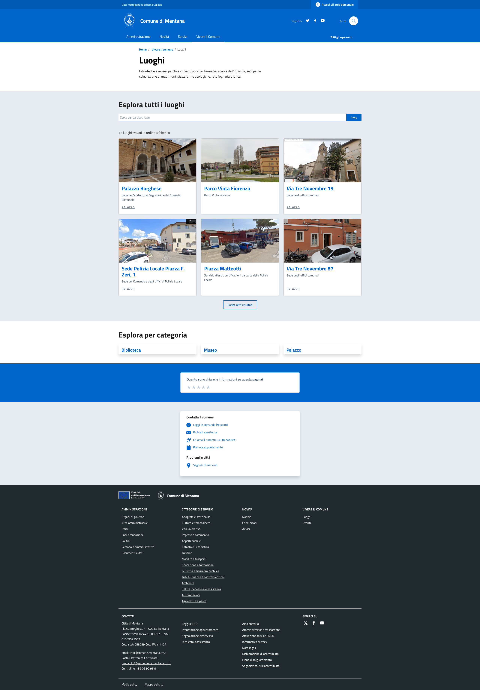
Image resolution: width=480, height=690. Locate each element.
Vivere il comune (162, 49)
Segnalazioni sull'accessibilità (261, 666)
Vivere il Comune (208, 36)
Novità (164, 36)
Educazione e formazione (198, 565)
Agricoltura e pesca (194, 601)
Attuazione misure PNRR (258, 635)
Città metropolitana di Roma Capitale (142, 5)
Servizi (182, 36)
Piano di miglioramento (257, 660)
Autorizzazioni (191, 595)
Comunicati (249, 523)
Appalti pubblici (191, 541)
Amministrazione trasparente (261, 629)
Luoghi (307, 517)
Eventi (307, 523)
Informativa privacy (254, 641)
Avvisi (246, 529)
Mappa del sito (154, 684)
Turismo (187, 553)
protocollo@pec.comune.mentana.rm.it (146, 663)
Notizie (246, 517)
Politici (126, 541)
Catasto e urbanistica (195, 547)
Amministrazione (138, 36)
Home (143, 49)
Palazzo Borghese (141, 188)
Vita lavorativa (191, 529)
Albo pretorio (250, 623)
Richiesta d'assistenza (196, 641)
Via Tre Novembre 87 (310, 268)
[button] (353, 20)
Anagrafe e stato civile (196, 517)
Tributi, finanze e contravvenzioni (203, 577)
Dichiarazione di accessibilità (260, 653)
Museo (210, 350)
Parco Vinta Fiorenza (227, 188)
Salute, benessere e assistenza (201, 589)
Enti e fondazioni (132, 535)
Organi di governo (133, 517)
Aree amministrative (135, 523)
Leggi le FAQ (190, 623)
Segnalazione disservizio (197, 635)
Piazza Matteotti (222, 268)
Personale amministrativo (138, 547)
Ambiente (188, 583)
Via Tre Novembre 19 (310, 188)
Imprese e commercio (195, 535)
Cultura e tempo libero (196, 523)
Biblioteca (131, 350)
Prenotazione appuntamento (200, 629)
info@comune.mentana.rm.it (148, 652)
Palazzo (128, 207)
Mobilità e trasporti (194, 559)
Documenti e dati (132, 553)
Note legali (249, 647)
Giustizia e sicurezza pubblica (200, 571)
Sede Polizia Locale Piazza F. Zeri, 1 (153, 271)
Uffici (125, 529)
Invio (354, 117)
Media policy (129, 684)
